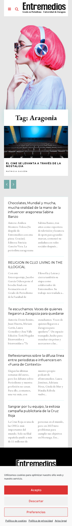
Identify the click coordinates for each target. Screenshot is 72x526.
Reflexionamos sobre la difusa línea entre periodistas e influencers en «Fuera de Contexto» (36, 360)
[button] (16, 9)
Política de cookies (16, 520)
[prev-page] (6, 184)
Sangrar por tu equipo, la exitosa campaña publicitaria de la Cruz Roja (34, 411)
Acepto (36, 490)
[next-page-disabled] (13, 184)
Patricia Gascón (17, 171)
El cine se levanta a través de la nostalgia (33, 165)
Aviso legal (61, 520)
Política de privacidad (41, 520)
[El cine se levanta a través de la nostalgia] (36, 142)
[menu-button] (9, 9)
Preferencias (36, 512)
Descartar (36, 501)
